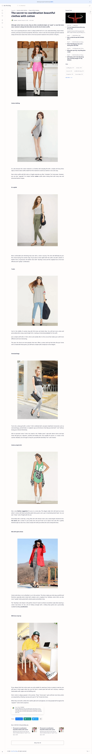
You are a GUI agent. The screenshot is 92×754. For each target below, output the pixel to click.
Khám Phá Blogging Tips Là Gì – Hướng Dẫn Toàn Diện (75, 44)
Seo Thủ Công (7, 5)
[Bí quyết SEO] (83, 42)
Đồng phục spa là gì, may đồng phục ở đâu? (76, 51)
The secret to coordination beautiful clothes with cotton (20, 728)
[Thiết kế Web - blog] (76, 35)
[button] (90, 6)
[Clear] (38, 5)
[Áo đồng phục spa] (77, 48)
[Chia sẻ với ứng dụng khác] (40, 718)
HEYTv (51, 1)
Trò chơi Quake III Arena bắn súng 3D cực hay (76, 27)
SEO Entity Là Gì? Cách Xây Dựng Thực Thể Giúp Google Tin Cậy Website (75, 58)
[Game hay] (76, 25)
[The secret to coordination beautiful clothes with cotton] (37, 68)
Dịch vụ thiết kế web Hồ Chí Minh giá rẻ (75, 38)
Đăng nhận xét (37, 742)
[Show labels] (69, 77)
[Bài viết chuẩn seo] (76, 42)
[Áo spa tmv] (83, 48)
